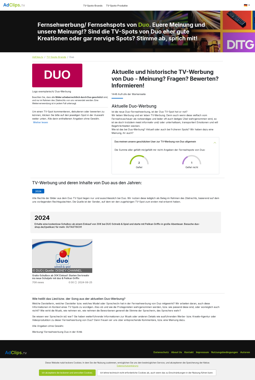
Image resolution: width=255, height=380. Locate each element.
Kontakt (189, 352)
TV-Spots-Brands (92, 5)
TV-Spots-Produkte (117, 5)
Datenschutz (161, 352)
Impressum (202, 352)
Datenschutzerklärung (127, 365)
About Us (176, 352)
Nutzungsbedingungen (224, 352)
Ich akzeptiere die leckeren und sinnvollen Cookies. (67, 372)
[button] (247, 5)
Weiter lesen (40, 122)
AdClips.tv (37, 57)
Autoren (245, 352)
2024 (38, 191)
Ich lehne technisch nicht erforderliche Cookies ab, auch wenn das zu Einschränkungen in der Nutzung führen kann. (156, 372)
